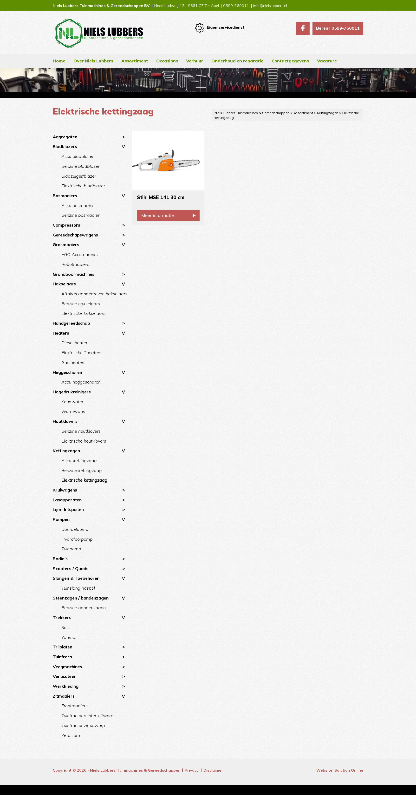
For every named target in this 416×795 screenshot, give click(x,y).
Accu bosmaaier (77, 205)
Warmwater (73, 411)
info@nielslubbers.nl (270, 5)
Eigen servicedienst (225, 27)
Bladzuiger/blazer (78, 176)
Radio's (60, 558)
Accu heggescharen (81, 382)
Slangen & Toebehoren (76, 578)
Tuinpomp (71, 549)
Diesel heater (74, 342)
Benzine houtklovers (81, 431)
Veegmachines (67, 666)
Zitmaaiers (64, 696)
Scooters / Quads (70, 568)
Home (59, 61)
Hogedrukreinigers (72, 392)
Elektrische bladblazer (83, 186)
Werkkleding (65, 686)
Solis (66, 627)
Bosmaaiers (65, 195)
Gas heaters (73, 362)
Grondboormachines (73, 274)
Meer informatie (157, 215)
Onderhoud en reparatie (237, 61)
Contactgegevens (290, 61)
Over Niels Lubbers (93, 61)
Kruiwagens (65, 490)
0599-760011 (236, 5)
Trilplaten (62, 647)
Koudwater (72, 401)
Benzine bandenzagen (83, 607)
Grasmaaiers (66, 244)
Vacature (327, 61)
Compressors (66, 225)
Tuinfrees (62, 657)
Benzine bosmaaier (80, 215)
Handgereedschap (71, 323)
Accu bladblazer (77, 156)
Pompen (61, 519)
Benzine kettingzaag (81, 470)
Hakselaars (64, 284)
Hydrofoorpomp (77, 539)
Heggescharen (67, 372)
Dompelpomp (74, 529)
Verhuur (194, 61)
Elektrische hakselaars (83, 313)
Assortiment (134, 61)
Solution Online (348, 770)
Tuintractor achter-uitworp (87, 715)
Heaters (61, 333)
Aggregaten (65, 137)
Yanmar (69, 637)
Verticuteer (64, 676)
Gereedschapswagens (75, 235)
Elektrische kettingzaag (84, 480)
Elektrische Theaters (81, 352)
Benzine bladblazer (80, 166)
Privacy (192, 770)
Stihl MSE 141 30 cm (160, 197)
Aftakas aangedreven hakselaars (94, 293)
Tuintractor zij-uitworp (83, 725)
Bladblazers (65, 146)
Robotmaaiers (75, 264)
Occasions (167, 61)
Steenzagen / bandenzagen (81, 598)
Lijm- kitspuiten (68, 509)
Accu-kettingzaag (79, 460)
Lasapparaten (67, 500)
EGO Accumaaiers (79, 254)
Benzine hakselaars (80, 303)
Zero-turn (70, 735)
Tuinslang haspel (78, 588)
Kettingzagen (66, 450)
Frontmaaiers (74, 705)
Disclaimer (213, 770)
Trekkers (62, 617)
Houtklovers (65, 421)
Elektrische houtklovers (83, 441)
